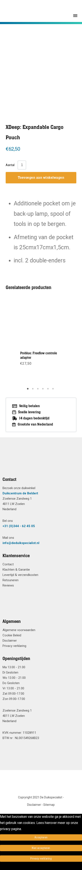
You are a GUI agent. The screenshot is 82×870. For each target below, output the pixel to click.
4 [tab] (43, 390)
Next (60, 63)
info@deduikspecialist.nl (21, 543)
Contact (8, 564)
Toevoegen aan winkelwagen (41, 177)
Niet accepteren (41, 848)
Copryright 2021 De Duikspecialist (40, 797)
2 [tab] (33, 390)
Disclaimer (10, 640)
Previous (21, 63)
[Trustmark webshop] (39, 462)
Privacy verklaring (14, 646)
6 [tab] (53, 390)
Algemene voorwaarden (19, 630)
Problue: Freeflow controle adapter (38, 355)
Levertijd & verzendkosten (20, 575)
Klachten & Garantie (16, 569)
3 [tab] (38, 390)
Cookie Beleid (12, 635)
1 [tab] (28, 390)
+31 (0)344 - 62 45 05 (19, 526)
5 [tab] (48, 390)
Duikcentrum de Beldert (20, 493)
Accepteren (41, 837)
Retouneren (11, 580)
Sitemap (49, 804)
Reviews (8, 585)
